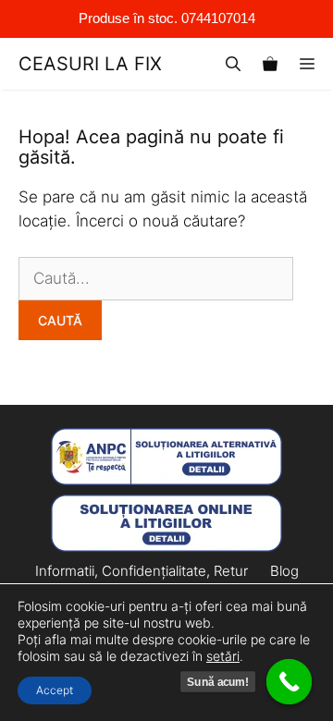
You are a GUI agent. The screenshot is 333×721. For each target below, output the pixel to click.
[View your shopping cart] (270, 64)
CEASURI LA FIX (90, 64)
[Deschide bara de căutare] (233, 64)
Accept (54, 690)
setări (223, 656)
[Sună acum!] (289, 682)
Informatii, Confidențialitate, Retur (141, 571)
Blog (284, 571)
